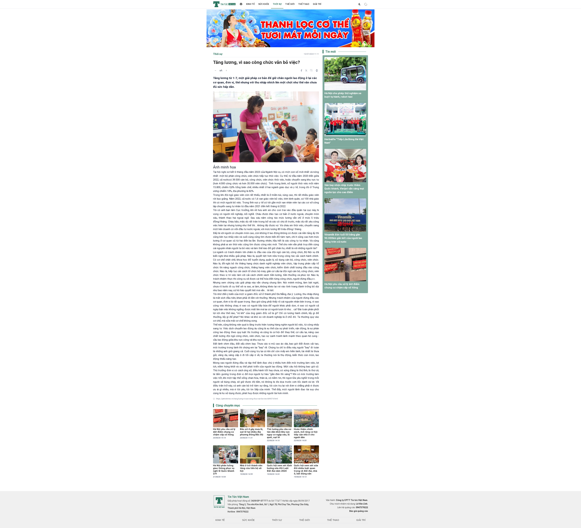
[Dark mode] (360, 4)
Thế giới (290, 4)
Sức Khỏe (263, 4)
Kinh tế (250, 4)
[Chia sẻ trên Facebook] (301, 70)
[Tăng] (226, 70)
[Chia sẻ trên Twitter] (306, 70)
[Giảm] (215, 70)
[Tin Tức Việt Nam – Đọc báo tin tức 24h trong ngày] (224, 4)
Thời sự (277, 4)
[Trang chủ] (241, 4)
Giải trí (317, 4)
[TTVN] (219, 502)
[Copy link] (311, 70)
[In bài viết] (317, 70)
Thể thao (303, 4)
